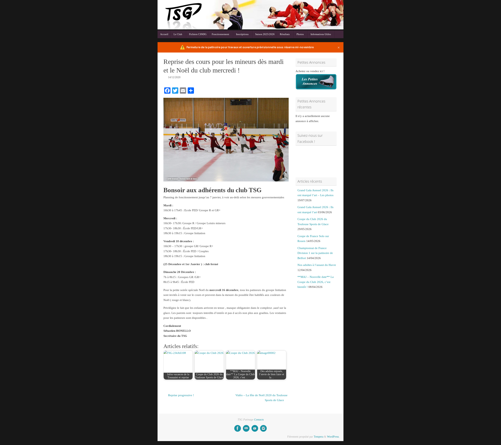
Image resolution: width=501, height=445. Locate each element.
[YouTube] (254, 428)
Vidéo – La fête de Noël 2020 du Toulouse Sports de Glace (261, 398)
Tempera (318, 436)
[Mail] (246, 428)
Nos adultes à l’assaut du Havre (316, 264)
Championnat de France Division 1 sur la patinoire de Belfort (315, 253)
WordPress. (333, 436)
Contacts (259, 419)
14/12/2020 (174, 77)
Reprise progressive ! (180, 395)
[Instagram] (263, 428)
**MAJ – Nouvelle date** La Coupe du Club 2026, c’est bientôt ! (315, 281)
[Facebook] (237, 428)
